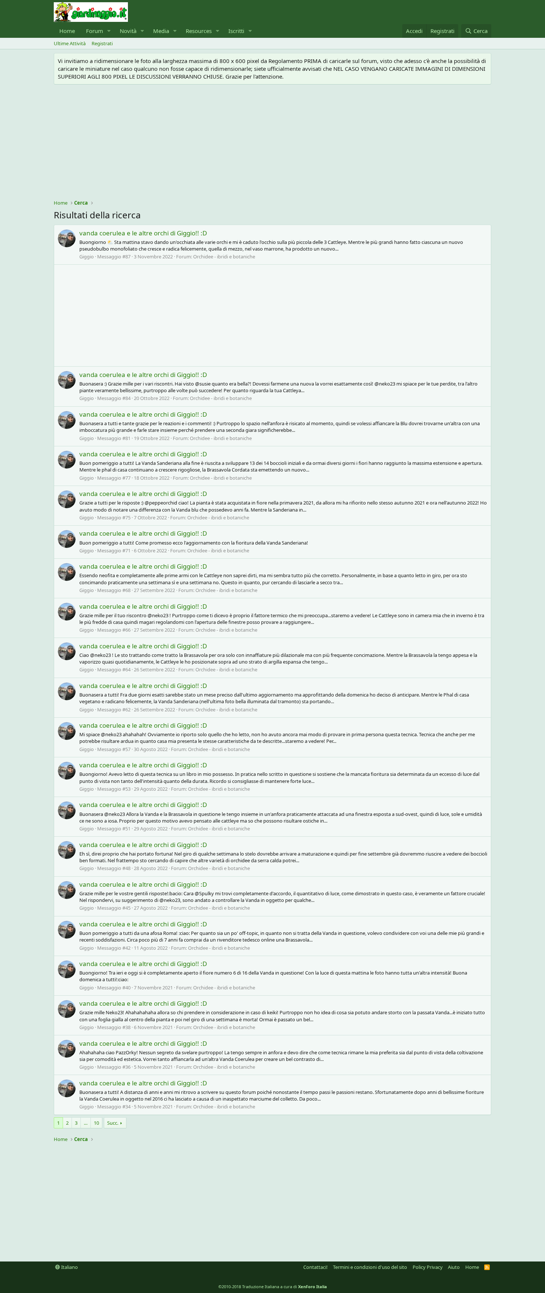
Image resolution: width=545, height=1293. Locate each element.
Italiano (69, 1267)
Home (67, 30)
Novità (128, 30)
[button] (109, 31)
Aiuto (454, 1267)
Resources (199, 30)
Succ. (112, 1123)
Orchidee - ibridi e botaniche (224, 256)
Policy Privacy (428, 1267)
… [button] (85, 1123)
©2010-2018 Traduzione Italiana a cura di (272, 1286)
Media (161, 30)
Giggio (86, 256)
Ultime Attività (70, 43)
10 (96, 1123)
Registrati (102, 43)
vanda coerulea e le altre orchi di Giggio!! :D (143, 233)
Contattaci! (315, 1267)
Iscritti (236, 30)
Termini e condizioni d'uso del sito (370, 1267)
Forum (94, 30)
